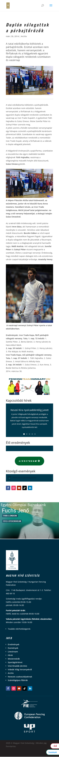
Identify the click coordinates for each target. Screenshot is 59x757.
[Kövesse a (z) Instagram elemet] (13, 488)
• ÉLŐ (55, 745)
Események (13, 648)
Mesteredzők (14, 658)
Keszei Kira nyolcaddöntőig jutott (30, 410)
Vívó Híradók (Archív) (17, 666)
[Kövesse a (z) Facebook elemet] (8, 488)
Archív (24, 36)
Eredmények (13, 644)
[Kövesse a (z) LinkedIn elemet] (30, 488)
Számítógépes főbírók (18, 680)
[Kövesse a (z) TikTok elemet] (24, 488)
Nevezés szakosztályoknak (20, 676)
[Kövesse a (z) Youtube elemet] (19, 488)
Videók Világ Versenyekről (20, 669)
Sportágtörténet (15, 662)
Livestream (28, 461)
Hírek (10, 655)
